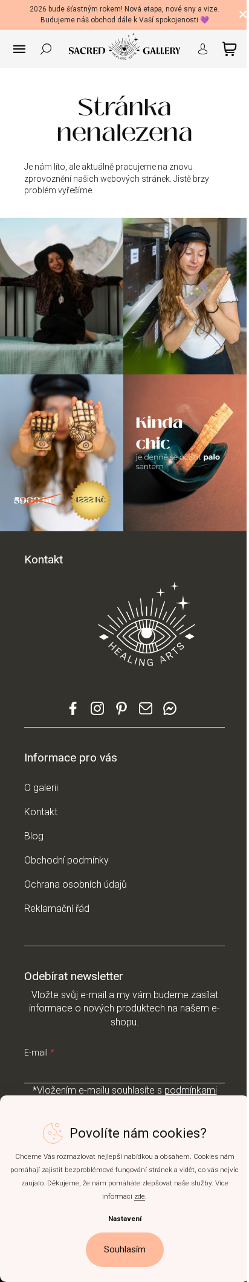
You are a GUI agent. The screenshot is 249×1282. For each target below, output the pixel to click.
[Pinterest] (121, 712)
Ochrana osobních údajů (75, 884)
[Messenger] (170, 713)
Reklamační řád (56, 908)
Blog (34, 836)
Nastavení (124, 1218)
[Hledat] (46, 49)
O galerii (41, 787)
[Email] (146, 713)
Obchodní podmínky (66, 860)
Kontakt (40, 812)
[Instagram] (97, 713)
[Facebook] (73, 713)
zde (139, 1196)
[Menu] (19, 49)
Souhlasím (125, 1249)
